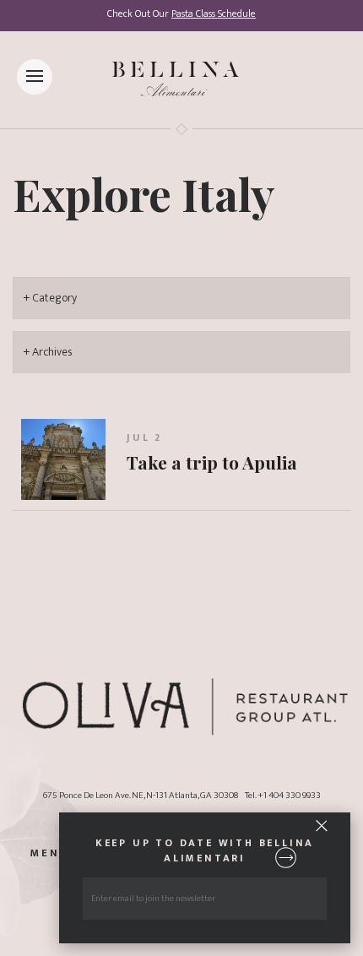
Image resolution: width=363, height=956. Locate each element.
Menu (49, 854)
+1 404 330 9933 (289, 795)
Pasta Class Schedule (213, 14)
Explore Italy (144, 193)
